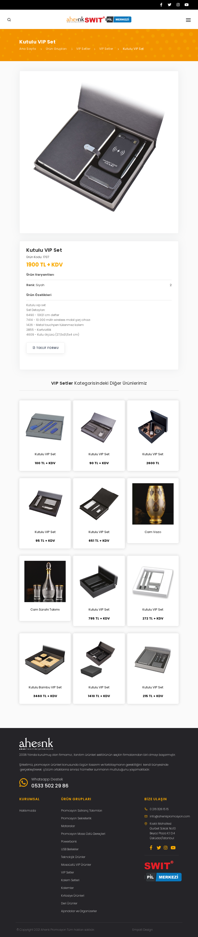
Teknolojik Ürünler (73, 857)
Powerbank (69, 841)
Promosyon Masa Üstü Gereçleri (83, 834)
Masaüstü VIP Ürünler (76, 865)
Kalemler (67, 888)
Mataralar (68, 826)
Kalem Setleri (70, 880)
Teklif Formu (47, 348)
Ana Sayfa (27, 49)
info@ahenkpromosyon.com (170, 816)
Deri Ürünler (69, 903)
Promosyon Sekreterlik (76, 818)
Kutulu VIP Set (133, 49)
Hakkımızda (27, 810)
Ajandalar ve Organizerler (79, 911)
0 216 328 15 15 (159, 809)
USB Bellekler (69, 849)
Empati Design (142, 930)
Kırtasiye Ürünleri (72, 896)
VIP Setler (83, 49)
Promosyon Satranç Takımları (81, 810)
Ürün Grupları (56, 49)
